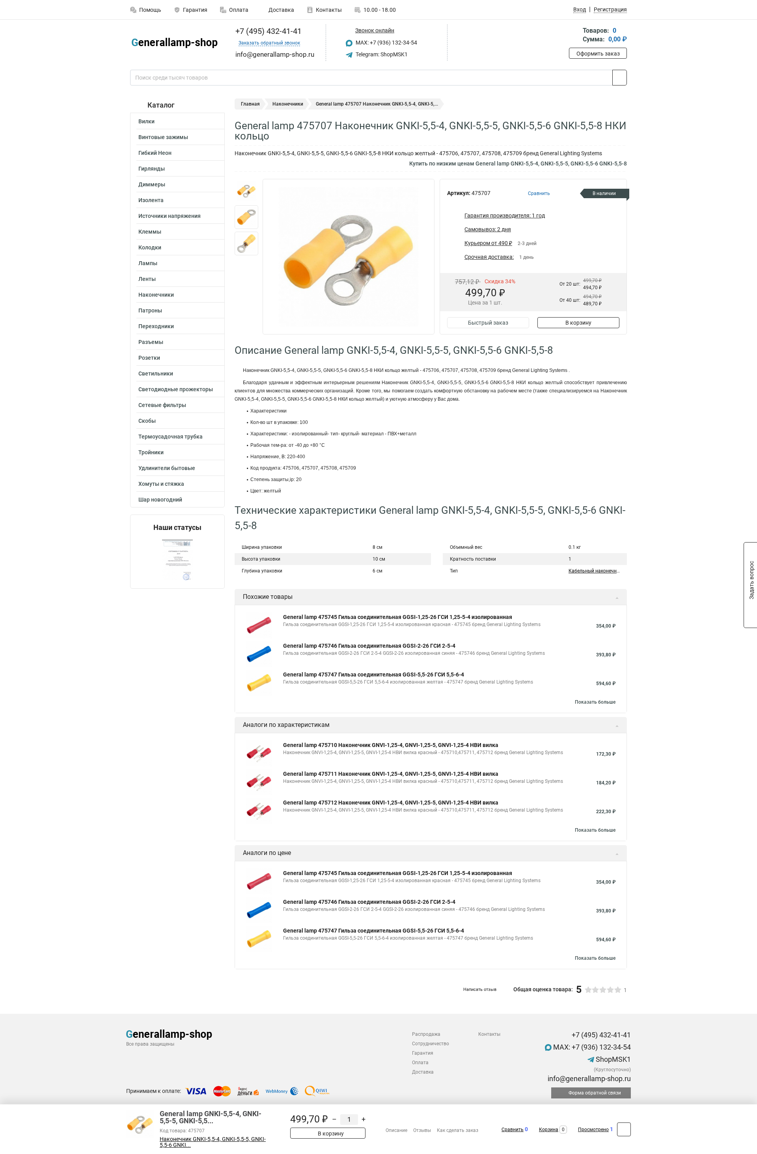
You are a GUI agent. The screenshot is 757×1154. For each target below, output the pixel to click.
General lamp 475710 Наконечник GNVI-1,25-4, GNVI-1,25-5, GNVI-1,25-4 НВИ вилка (390, 745)
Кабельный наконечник (595, 571)
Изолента (151, 200)
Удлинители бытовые (166, 468)
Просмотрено (593, 1129)
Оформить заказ (598, 53)
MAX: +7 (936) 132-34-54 (385, 42)
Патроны (150, 310)
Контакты (329, 10)
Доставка (280, 10)
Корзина (548, 1129)
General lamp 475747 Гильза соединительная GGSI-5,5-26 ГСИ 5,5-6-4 (373, 674)
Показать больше (595, 702)
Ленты (147, 279)
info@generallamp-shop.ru (588, 1078)
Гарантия (195, 10)
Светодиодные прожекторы (175, 389)
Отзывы (422, 1130)
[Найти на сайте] (619, 77)
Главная (250, 104)
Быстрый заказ (488, 323)
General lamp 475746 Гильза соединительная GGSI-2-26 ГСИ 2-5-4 (369, 646)
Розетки (149, 358)
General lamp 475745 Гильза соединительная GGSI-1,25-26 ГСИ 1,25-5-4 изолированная (397, 617)
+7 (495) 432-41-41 (267, 31)
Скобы (147, 421)
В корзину (578, 323)
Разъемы (150, 342)
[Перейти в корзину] (574, 36)
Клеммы (149, 232)
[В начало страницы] (624, 1129)
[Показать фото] (246, 191)
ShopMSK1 (612, 1059)
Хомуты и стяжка (161, 484)
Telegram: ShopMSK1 (381, 54)
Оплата (238, 10)
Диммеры (151, 184)
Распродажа (426, 1034)
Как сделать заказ (457, 1130)
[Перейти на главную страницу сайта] (174, 43)
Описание (396, 1130)
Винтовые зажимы (163, 137)
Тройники (151, 452)
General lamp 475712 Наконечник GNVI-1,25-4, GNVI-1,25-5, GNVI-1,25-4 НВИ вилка (390, 802)
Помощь (150, 10)
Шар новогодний (160, 499)
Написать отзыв (479, 989)
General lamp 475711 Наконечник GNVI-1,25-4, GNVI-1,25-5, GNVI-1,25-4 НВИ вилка (390, 774)
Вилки (146, 121)
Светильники (155, 373)
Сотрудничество (430, 1043)
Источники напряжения (169, 216)
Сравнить (513, 1129)
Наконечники (156, 295)
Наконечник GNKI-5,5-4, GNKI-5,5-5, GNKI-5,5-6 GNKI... (213, 1142)
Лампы (147, 263)
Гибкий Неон (155, 153)
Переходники (156, 326)
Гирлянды (151, 168)
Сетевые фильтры (162, 405)
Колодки (149, 247)
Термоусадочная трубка (170, 436)
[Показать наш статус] (177, 560)
